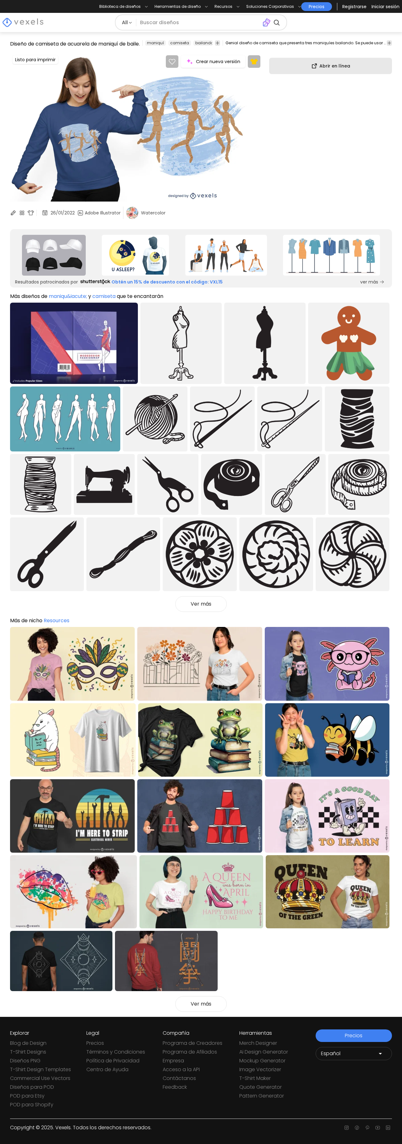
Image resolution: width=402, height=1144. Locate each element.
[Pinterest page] (367, 1127)
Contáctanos (179, 1078)
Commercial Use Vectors (40, 1078)
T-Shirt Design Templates (40, 1069)
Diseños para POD (32, 1087)
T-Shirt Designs (28, 1051)
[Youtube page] (378, 1127)
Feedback (175, 1087)
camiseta (179, 43)
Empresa (173, 1060)
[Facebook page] (357, 1127)
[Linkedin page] (388, 1127)
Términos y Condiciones (115, 1051)
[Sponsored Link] (54, 255)
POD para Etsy (27, 1095)
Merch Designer (258, 1043)
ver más (369, 282)
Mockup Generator (262, 1060)
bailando (204, 43)
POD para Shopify (31, 1104)
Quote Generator (260, 1087)
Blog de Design (28, 1043)
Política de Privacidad (112, 1060)
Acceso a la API (181, 1069)
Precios (95, 1043)
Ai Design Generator (263, 1051)
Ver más (201, 603)
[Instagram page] (346, 1127)
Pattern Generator (261, 1095)
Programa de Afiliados (190, 1051)
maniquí (155, 43)
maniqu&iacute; (68, 296)
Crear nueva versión (218, 61)
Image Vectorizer (260, 1069)
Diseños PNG (25, 1060)
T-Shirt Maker (255, 1078)
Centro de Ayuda (107, 1069)
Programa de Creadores (192, 1043)
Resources (56, 620)
